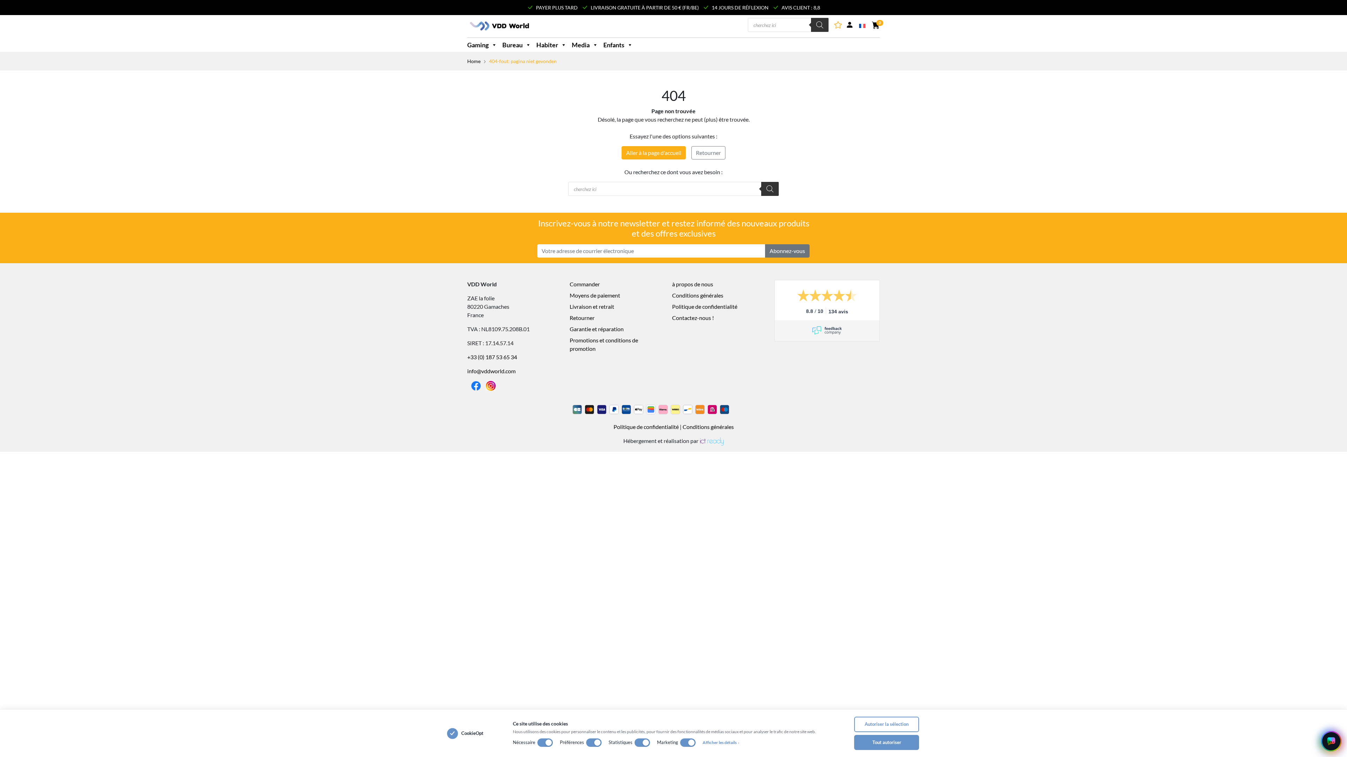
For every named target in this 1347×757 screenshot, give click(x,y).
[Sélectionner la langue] (862, 25)
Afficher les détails (721, 742)
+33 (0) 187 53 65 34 (492, 357)
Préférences (572, 742)
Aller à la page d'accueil (653, 152)
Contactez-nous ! (693, 317)
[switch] (545, 742)
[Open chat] (1331, 741)
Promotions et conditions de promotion (604, 344)
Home (474, 61)
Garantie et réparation (597, 329)
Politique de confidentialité (704, 306)
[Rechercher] (820, 25)
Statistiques (620, 742)
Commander (585, 284)
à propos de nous (692, 284)
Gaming (478, 45)
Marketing (667, 742)
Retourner (708, 152)
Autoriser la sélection (887, 724)
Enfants (613, 45)
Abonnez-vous (787, 250)
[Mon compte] (849, 26)
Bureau (512, 45)
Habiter (547, 45)
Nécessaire (524, 742)
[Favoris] (838, 26)
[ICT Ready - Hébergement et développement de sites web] (711, 440)
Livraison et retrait (592, 306)
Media (581, 45)
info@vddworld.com (491, 371)
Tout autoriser (886, 742)
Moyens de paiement (595, 295)
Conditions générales (697, 295)
